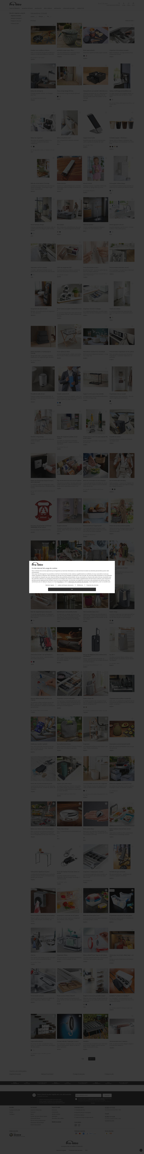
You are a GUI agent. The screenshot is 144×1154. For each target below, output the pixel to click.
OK (72, 589)
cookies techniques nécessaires (66, 585)
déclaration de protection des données (78, 581)
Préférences (80, 585)
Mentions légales (50, 585)
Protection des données (92, 585)
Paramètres (60, 581)
